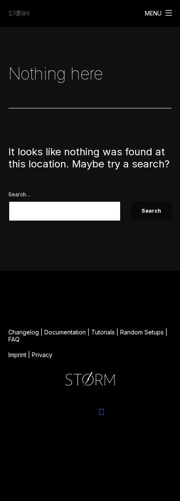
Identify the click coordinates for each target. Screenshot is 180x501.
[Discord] (78, 412)
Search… (19, 194)
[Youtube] (124, 412)
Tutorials (103, 332)
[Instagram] (56, 412)
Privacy (42, 354)
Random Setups (142, 332)
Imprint (17, 354)
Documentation (65, 332)
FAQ (14, 339)
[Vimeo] (101, 412)
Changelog (23, 332)
